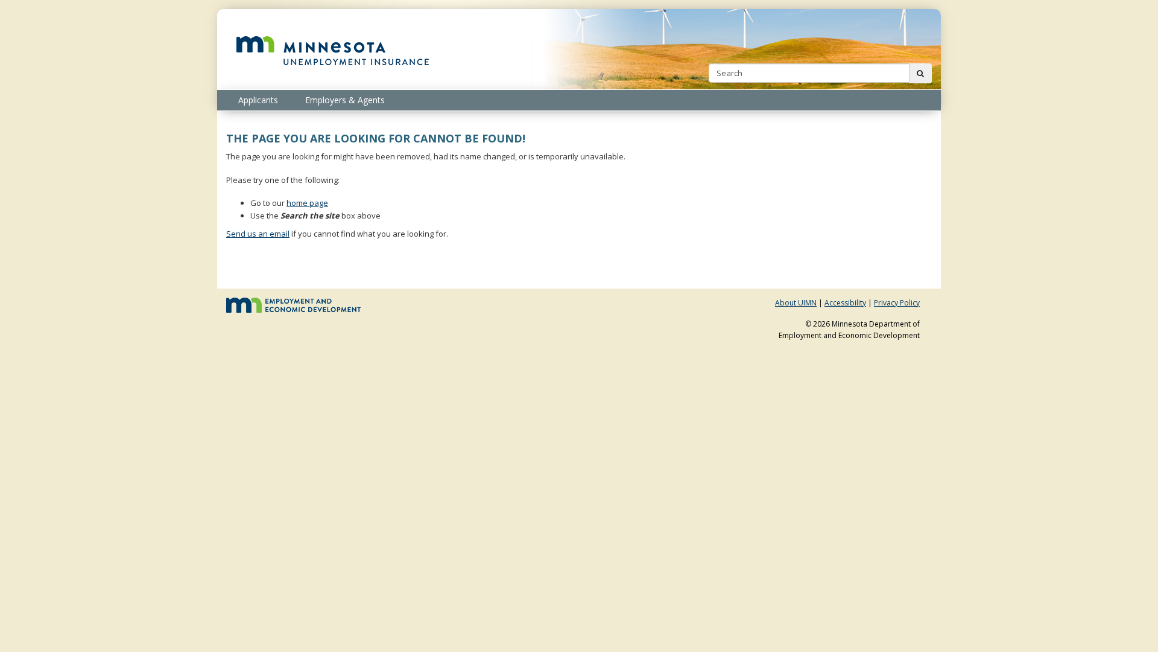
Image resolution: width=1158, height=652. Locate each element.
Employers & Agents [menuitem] (345, 100)
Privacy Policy (897, 303)
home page (307, 202)
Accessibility (845, 303)
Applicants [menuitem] (258, 100)
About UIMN (796, 303)
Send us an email (258, 233)
